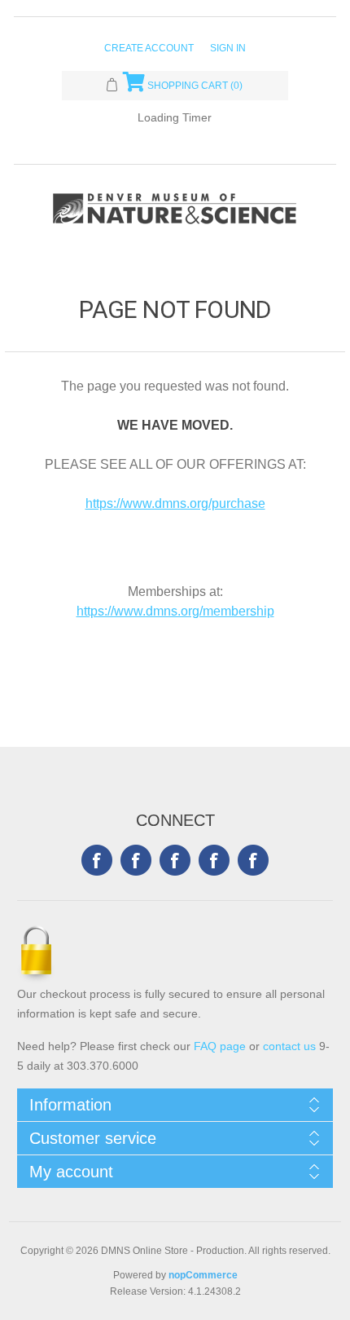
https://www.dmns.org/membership (175, 611)
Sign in (228, 48)
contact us (289, 1046)
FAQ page (220, 1046)
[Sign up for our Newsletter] (175, 860)
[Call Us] (253, 860)
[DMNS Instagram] (135, 860)
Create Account (149, 48)
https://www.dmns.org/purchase (175, 503)
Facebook (96, 860)
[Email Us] (214, 860)
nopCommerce (203, 1275)
